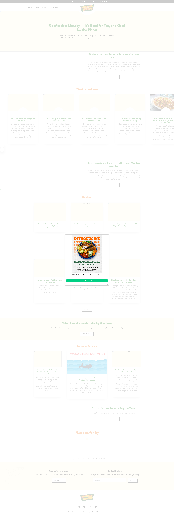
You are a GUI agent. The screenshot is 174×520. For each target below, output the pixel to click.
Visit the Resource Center (87, 280)
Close (107, 284)
